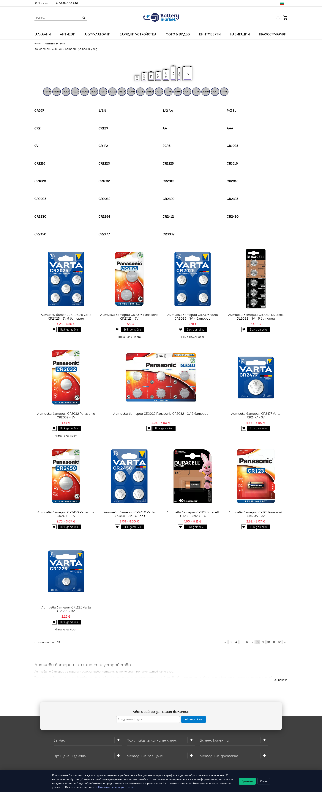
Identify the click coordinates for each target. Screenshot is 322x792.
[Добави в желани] (54, 329)
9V (36, 146)
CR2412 (187, 91)
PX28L (231, 110)
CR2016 (121, 91)
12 (279, 642)
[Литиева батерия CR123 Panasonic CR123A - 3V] (256, 476)
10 (268, 642)
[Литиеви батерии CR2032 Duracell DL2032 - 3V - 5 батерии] (256, 278)
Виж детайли (69, 329)
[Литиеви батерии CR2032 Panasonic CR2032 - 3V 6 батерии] (161, 377)
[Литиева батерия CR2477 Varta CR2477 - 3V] (256, 377)
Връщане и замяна (70, 755)
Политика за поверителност (116, 786)
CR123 (166, 75)
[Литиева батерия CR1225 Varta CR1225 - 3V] (66, 571)
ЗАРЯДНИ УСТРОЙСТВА (138, 34)
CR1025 (47, 91)
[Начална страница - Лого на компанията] (161, 17)
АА (173, 73)
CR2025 (131, 91)
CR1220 (66, 91)
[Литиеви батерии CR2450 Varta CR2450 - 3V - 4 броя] (129, 476)
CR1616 (84, 91)
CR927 (39, 110)
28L (151, 77)
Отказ (263, 781)
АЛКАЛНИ (43, 34)
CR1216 (56, 91)
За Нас (59, 740)
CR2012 (112, 91)
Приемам (247, 781)
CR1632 (103, 91)
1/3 (137, 78)
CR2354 (177, 91)
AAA (179, 74)
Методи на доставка (219, 755)
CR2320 (150, 91)
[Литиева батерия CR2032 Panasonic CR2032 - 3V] (66, 377)
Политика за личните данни (152, 740)
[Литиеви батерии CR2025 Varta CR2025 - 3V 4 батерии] (192, 278)
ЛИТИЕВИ (67, 34)
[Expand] (118, 740)
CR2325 (159, 91)
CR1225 (75, 91)
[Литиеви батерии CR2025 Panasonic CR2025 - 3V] (129, 278)
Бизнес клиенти (214, 740)
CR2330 (168, 91)
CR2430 (196, 91)
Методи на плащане (145, 755)
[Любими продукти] (278, 17)
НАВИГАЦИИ (240, 34)
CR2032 (140, 91)
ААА (230, 128)
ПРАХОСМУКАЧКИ (272, 34)
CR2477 (215, 91)
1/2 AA (168, 110)
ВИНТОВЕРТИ (210, 34)
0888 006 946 (68, 3)
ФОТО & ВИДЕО (178, 34)
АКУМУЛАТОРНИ (98, 34)
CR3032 (224, 91)
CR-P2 (103, 146)
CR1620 (93, 91)
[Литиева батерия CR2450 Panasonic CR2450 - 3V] (66, 476)
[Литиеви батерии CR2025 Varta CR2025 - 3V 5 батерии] (66, 278)
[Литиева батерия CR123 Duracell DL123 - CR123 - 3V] (192, 476)
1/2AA (144, 77)
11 (274, 642)
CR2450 (206, 91)
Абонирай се (193, 719)
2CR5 (167, 146)
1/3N (102, 110)
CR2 (158, 76)
